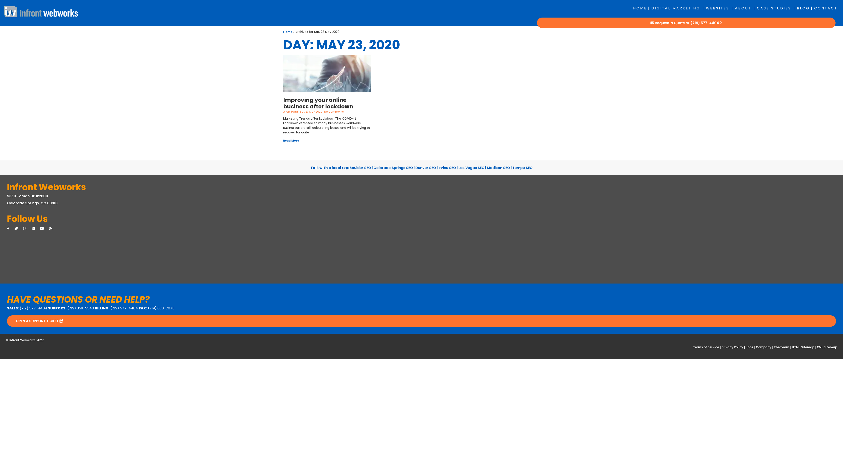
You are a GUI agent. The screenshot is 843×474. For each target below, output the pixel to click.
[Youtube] (44, 228)
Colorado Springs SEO (393, 167)
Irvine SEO (447, 167)
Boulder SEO (360, 167)
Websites (717, 8)
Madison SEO (498, 167)
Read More (291, 140)
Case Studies (774, 8)
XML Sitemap (827, 347)
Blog (803, 8)
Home (640, 8)
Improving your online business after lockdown (318, 103)
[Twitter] (18, 228)
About (743, 8)
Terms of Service (706, 347)
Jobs (749, 347)
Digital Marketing (675, 8)
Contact (825, 8)
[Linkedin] (36, 228)
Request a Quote (670, 22)
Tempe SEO (522, 167)
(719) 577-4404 (704, 22)
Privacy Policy (732, 347)
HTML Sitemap (803, 347)
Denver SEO (425, 167)
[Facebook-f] (10, 228)
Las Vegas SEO (471, 167)
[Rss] (53, 228)
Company (763, 347)
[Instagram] (27, 228)
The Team (781, 347)
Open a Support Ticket (37, 320)
